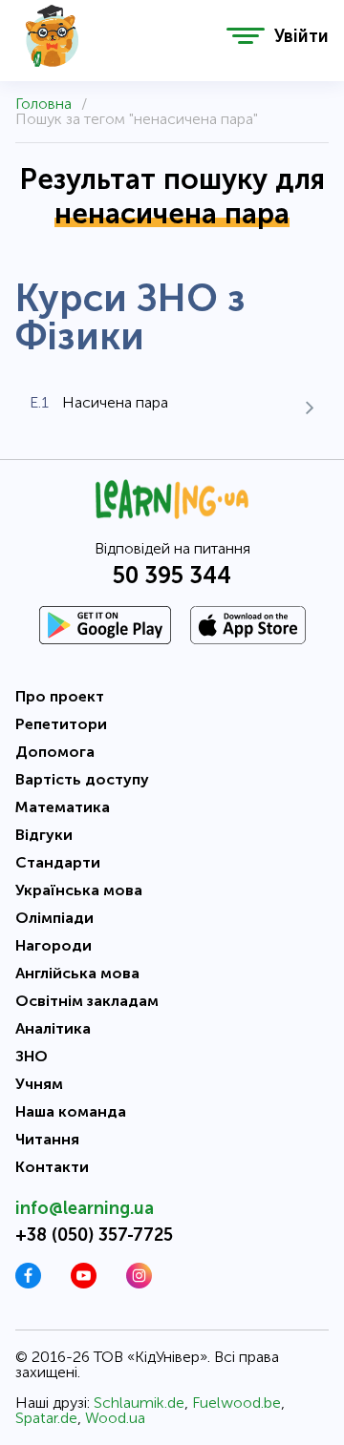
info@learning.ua (84, 1208)
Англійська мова (77, 973)
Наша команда (70, 1111)
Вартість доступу (82, 779)
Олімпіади (54, 918)
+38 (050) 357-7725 (94, 1235)
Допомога (55, 752)
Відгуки (44, 835)
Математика (62, 807)
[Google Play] (105, 625)
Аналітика (53, 1028)
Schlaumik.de (139, 1402)
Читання (47, 1139)
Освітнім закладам (87, 1001)
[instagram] (139, 1283)
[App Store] (248, 625)
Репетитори (61, 724)
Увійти (301, 36)
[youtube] (84, 1283)
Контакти (52, 1167)
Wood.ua (115, 1418)
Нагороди (53, 945)
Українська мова (78, 890)
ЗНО (31, 1056)
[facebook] (28, 1283)
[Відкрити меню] (245, 36)
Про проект (59, 696)
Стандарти (57, 862)
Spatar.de (46, 1418)
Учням (39, 1084)
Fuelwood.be (236, 1402)
